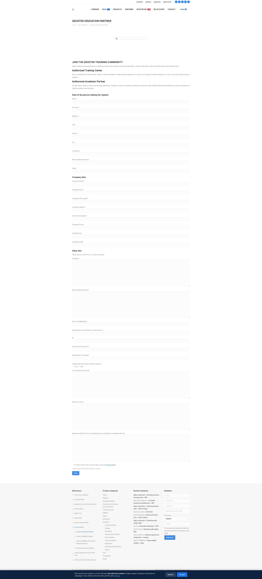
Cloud (105, 495)
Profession (167, 515)
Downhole (149, 512)
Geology (107, 528)
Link (166, 533)
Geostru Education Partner (85, 532)
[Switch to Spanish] (157, 1)
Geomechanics (110, 537)
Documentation (80, 499)
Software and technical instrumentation (110, 505)
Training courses (108, 510)
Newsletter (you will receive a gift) (85, 504)
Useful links (78, 518)
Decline (170, 575)
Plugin (105, 516)
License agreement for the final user (85, 554)
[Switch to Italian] (148, 1)
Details (117, 576)
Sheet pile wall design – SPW (149, 526)
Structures (108, 531)
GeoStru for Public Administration (85, 560)
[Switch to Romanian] (167, 1)
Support (105, 498)
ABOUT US (78, 513)
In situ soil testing (110, 540)
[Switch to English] (140, 1)
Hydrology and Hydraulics (113, 546)
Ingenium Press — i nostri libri (163, 570)
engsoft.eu (186, 570)
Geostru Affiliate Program (85, 536)
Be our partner (79, 527)
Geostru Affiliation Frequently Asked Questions (86, 542)
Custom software (110, 525)
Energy (107, 549)
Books (105, 559)
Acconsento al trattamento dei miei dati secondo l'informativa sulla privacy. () (176, 530)
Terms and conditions (81, 495)
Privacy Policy (110, 465)
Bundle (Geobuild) (108, 501)
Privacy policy (79, 509)
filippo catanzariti (139, 495)
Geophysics (108, 543)
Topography (107, 556)
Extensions (106, 519)
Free (104, 553)
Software (106, 522)
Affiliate (105, 513)
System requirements (82, 522)
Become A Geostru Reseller (85, 548)
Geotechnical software (112, 534)
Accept (182, 575)
